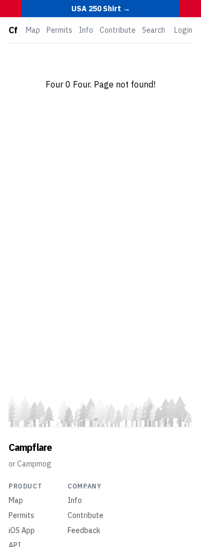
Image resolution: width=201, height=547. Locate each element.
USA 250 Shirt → (100, 8)
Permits (59, 30)
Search (153, 30)
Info (86, 30)
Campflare (30, 447)
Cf (13, 30)
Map (33, 30)
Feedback (84, 530)
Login (183, 30)
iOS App (22, 530)
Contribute (118, 30)
